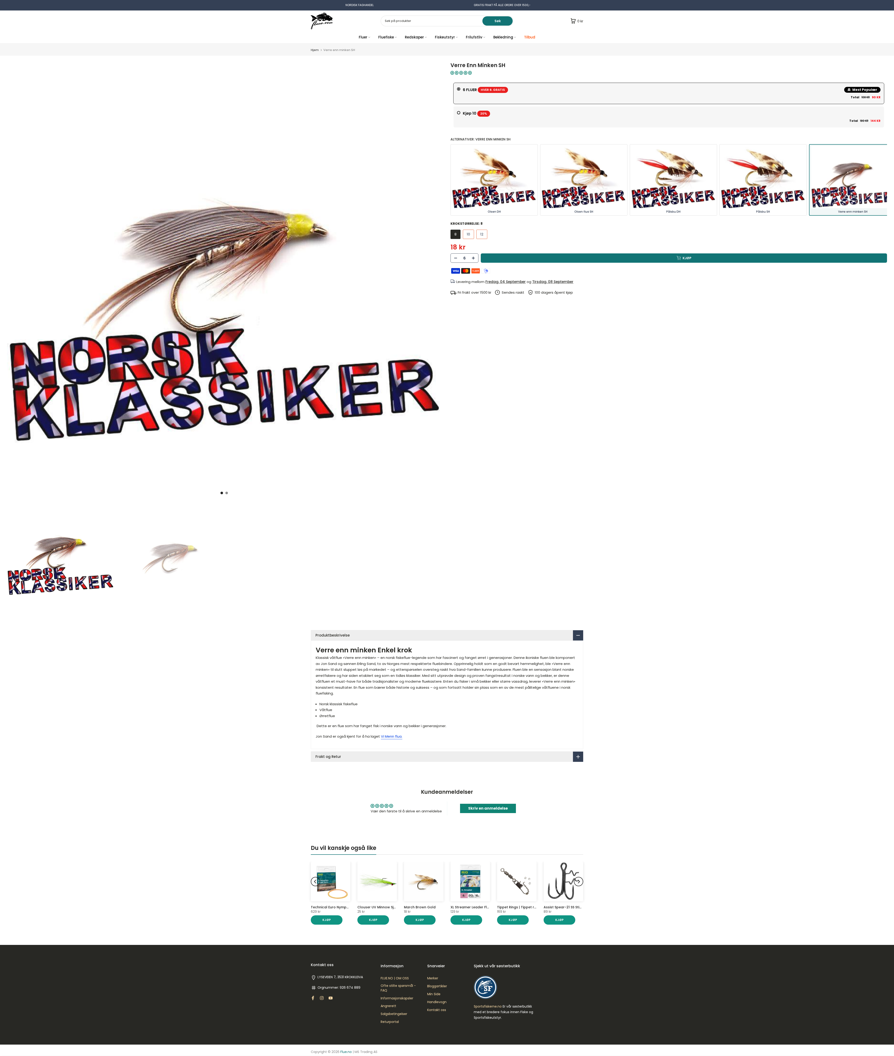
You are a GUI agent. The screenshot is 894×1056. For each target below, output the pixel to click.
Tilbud (529, 37)
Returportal (390, 1022)
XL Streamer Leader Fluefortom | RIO (481, 907)
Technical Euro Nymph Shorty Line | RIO (343, 907)
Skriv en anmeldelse (488, 808)
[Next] (578, 881)
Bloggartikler (437, 986)
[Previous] (315, 881)
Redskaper (414, 37)
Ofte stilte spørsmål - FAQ (398, 988)
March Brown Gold (420, 907)
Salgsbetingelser (394, 1014)
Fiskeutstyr (445, 37)
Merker (432, 978)
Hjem (315, 49)
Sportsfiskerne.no (488, 1006)
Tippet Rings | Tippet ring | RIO (522, 907)
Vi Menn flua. (391, 736)
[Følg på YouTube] (330, 998)
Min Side (433, 994)
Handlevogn (437, 1002)
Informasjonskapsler (397, 998)
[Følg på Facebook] (313, 998)
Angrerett (388, 1006)
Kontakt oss (436, 1010)
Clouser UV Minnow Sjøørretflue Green (389, 907)
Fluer (363, 37)
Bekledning (503, 37)
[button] (461, 72)
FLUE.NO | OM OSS (395, 978)
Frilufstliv (474, 37)
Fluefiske (386, 37)
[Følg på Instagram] (322, 998)
